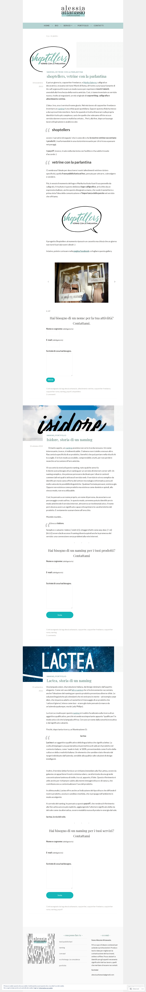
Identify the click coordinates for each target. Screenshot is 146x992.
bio (56, 25)
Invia (50, 380)
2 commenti (50, 394)
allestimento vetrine (85, 388)
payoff (69, 391)
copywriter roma (52, 391)
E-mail (54, 340)
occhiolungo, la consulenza (69, 959)
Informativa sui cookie (46, 988)
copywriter (82, 629)
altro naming (77, 690)
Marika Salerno (90, 82)
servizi (67, 25)
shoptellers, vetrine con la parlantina (76, 76)
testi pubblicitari (65, 942)
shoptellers (76, 391)
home (47, 25)
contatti (99, 25)
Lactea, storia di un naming (69, 680)
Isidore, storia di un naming (69, 439)
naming (50, 72)
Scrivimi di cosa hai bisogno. (59, 351)
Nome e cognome (59, 329)
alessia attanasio (70, 388)
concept (62, 953)
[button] (114, 281)
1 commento (51, 635)
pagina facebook (81, 251)
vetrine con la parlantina (69, 72)
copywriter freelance (102, 388)
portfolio (83, 25)
